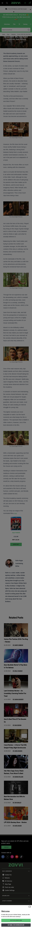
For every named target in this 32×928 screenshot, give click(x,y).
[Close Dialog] (30, 906)
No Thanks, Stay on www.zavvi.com (16, 925)
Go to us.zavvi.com (16, 920)
